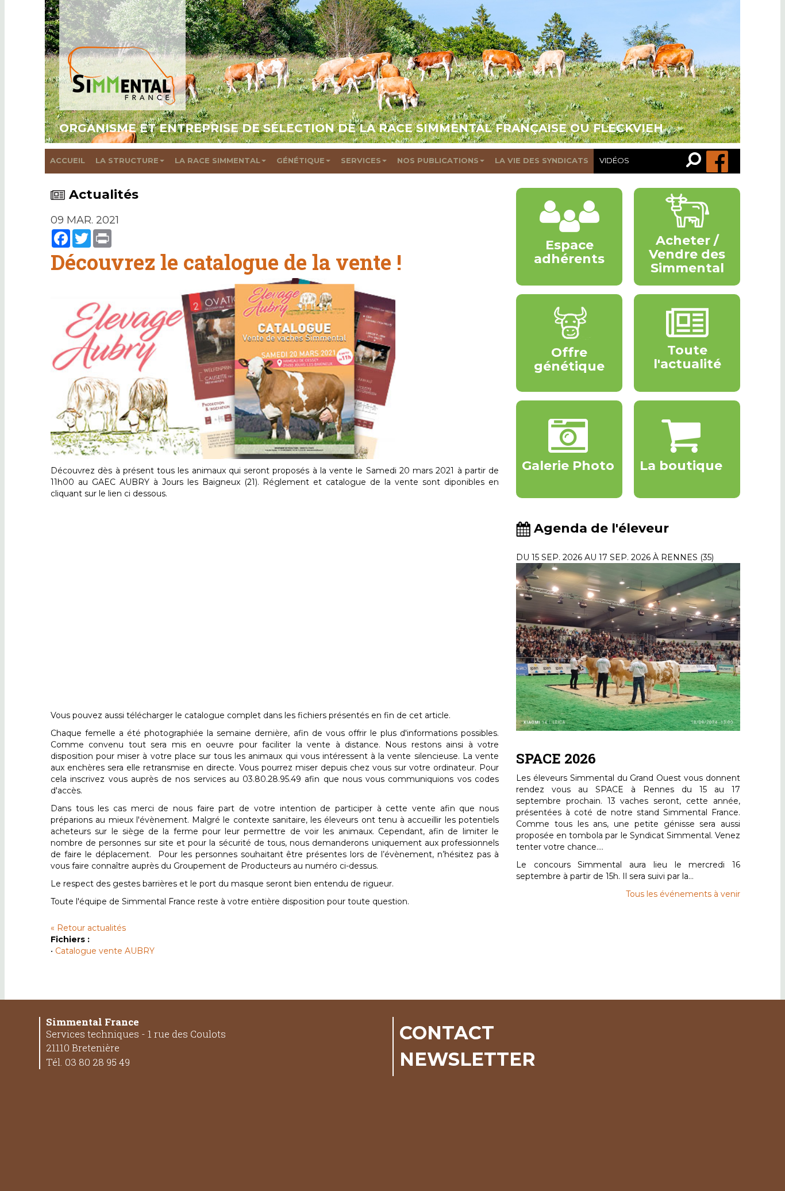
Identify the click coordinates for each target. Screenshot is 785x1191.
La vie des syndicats (541, 160)
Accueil (67, 160)
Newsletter (467, 1059)
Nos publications (438, 160)
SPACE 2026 (556, 758)
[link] (696, 161)
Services (361, 160)
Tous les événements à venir (683, 894)
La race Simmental (217, 160)
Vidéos (614, 160)
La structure (127, 160)
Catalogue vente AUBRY (105, 951)
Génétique (300, 160)
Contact (446, 1032)
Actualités (103, 194)
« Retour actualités (88, 928)
